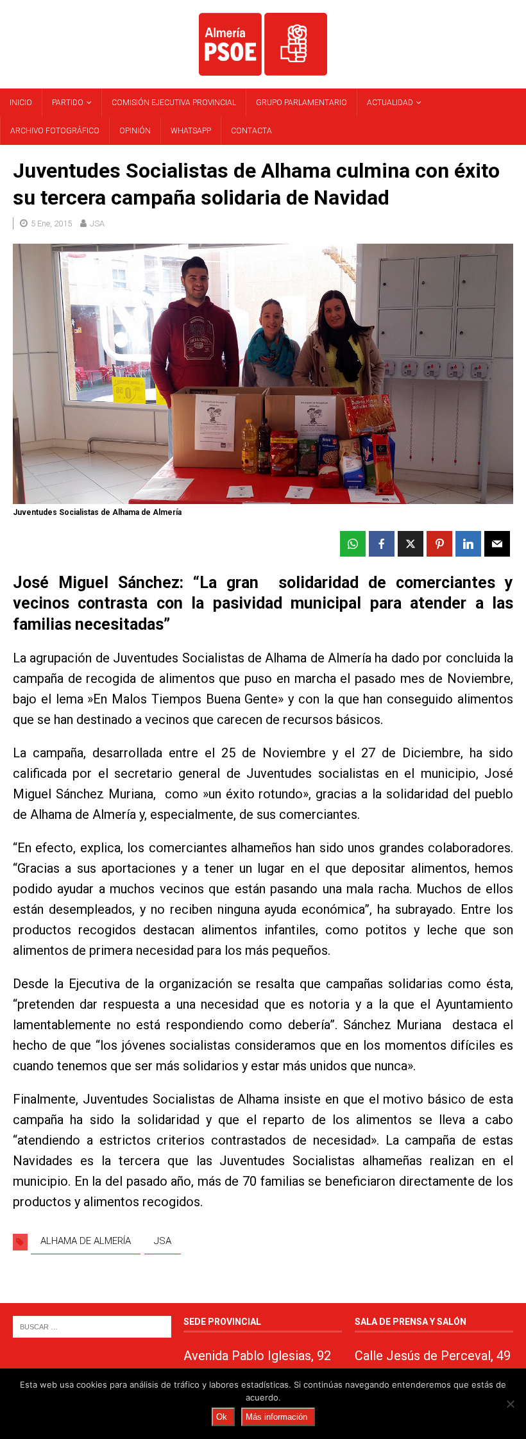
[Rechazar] (510, 1403)
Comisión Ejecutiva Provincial (174, 102)
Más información (276, 1417)
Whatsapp (191, 130)
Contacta (251, 130)
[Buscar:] (92, 1326)
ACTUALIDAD (390, 102)
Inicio (21, 102)
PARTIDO (67, 102)
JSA (97, 223)
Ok (221, 1417)
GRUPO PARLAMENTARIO (301, 102)
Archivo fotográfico (54, 130)
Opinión (135, 130)
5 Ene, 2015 (51, 223)
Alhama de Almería (85, 1241)
